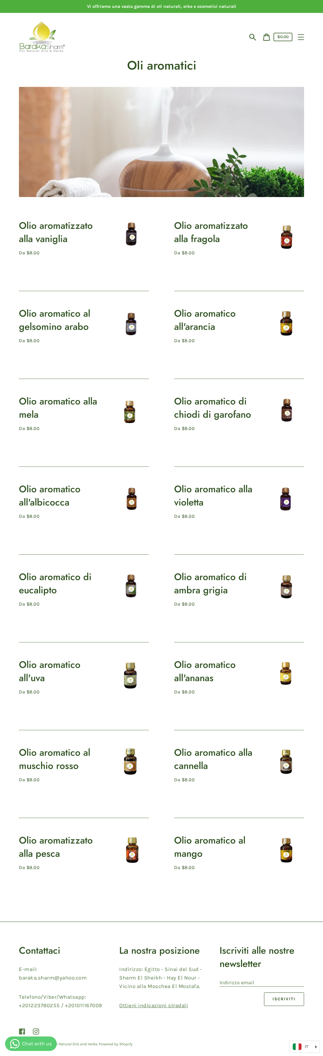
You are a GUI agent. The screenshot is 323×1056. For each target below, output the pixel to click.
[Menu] (301, 37)
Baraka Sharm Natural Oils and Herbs (65, 1044)
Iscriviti (284, 999)
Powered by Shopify (115, 1044)
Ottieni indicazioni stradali (153, 1005)
